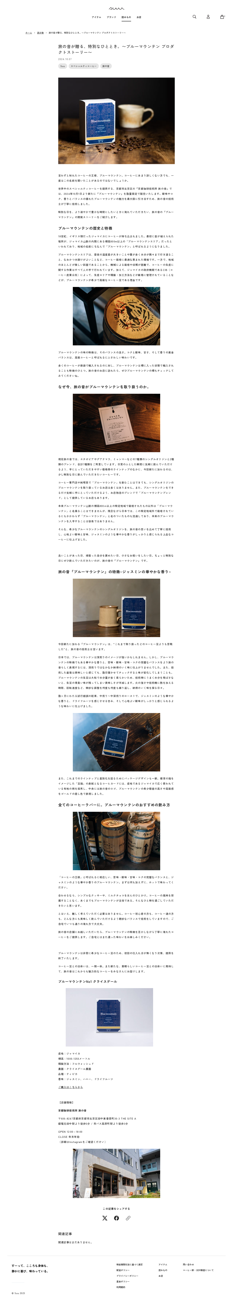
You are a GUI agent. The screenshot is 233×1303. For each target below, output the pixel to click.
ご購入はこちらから (70, 1087)
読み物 (40, 32)
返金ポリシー (123, 1281)
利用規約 (120, 1287)
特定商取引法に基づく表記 (129, 1264)
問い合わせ (188, 1264)
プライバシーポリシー (127, 1275)
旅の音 (106, 66)
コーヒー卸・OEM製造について (198, 1270)
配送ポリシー (123, 1270)
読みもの (163, 1270)
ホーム (28, 32)
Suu (62, 66)
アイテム (163, 1264)
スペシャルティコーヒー (84, 66)
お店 (161, 1275)
